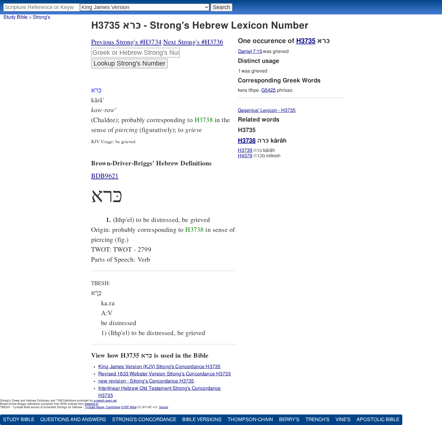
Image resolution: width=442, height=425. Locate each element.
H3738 (204, 119)
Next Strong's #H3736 (193, 41)
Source (163, 407)
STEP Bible (129, 407)
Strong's (41, 17)
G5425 (268, 90)
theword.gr (91, 403)
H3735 (305, 41)
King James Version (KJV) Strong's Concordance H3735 (159, 366)
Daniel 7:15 (250, 51)
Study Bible (15, 17)
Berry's (289, 419)
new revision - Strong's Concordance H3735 (146, 381)
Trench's (317, 419)
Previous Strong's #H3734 (126, 41)
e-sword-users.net (105, 400)
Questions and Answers (73, 419)
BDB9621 (104, 175)
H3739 (245, 150)
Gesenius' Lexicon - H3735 (267, 110)
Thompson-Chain (250, 419)
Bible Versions (202, 419)
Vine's (343, 419)
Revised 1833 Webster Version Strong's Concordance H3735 (164, 373)
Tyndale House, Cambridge (102, 407)
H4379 (245, 155)
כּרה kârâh (256, 150)
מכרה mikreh (259, 155)
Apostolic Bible (378, 419)
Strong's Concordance (144, 419)
